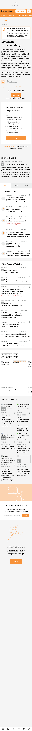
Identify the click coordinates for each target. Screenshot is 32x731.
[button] (12, 515)
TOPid (18, 15)
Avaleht (3, 15)
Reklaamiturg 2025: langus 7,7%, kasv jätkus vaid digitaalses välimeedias (7, 422)
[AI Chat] (24, 729)
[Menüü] (3, 729)
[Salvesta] (29, 195)
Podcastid (24, 15)
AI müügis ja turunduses (10, 390)
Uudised (9, 195)
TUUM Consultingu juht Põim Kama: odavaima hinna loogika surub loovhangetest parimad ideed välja (23, 424)
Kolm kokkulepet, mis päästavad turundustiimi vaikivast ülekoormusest (15, 200)
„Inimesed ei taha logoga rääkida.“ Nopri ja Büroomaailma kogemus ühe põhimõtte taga (18, 234)
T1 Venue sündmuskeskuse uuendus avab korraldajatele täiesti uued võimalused (16, 167)
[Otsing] (19, 729)
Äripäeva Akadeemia (7, 387)
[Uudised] (8, 729)
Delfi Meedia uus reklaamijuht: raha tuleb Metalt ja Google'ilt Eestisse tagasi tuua (12, 315)
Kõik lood (11, 15)
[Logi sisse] (29, 729)
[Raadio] (14, 729)
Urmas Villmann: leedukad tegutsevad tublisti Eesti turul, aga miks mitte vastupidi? (12, 292)
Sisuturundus (9, 162)
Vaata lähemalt (9, 146)
